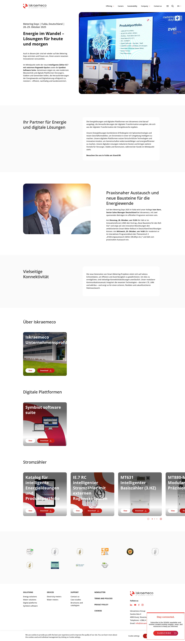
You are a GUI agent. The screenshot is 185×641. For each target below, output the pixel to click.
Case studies (76, 600)
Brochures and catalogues (77, 604)
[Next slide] (161, 519)
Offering (109, 6)
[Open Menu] (167, 6)
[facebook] (138, 605)
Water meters (52, 600)
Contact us (158, 6)
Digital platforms (30, 603)
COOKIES (98, 611)
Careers (121, 6)
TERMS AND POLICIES (103, 598)
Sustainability (132, 6)
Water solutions (29, 600)
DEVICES (50, 592)
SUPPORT (75, 592)
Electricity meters (54, 596)
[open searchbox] (173, 6)
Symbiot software (30, 606)
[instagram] (142, 605)
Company (144, 6)
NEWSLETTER (99, 592)
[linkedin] (131, 605)
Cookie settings (134, 636)
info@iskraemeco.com (145, 623)
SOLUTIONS (28, 592)
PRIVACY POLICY (101, 604)
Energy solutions (30, 596)
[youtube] (135, 605)
